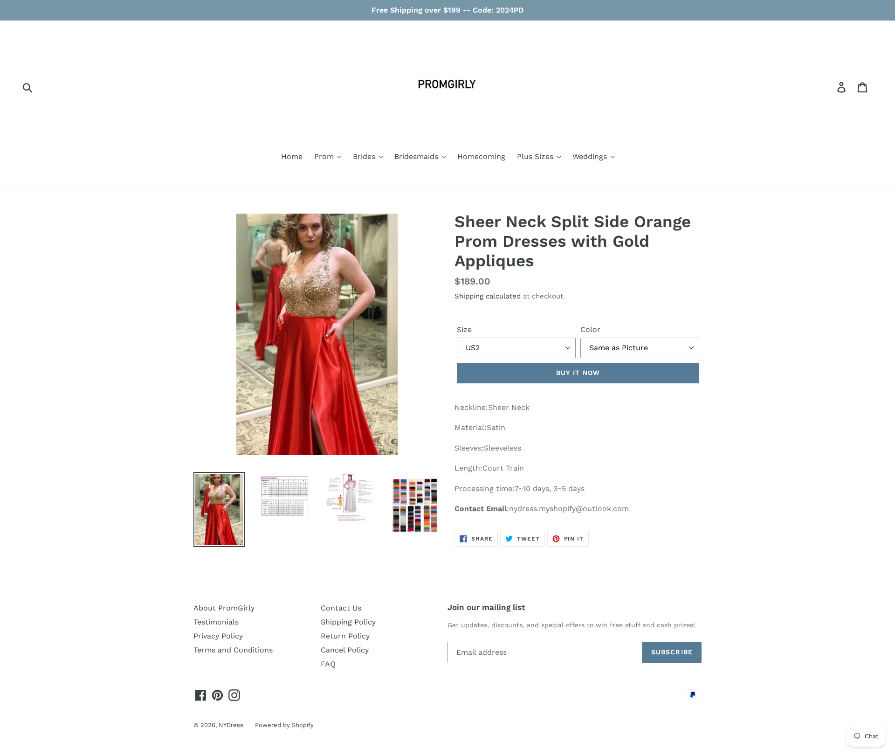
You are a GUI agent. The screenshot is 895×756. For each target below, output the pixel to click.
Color (590, 329)
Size (464, 329)
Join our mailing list (486, 607)
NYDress (231, 724)
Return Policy (345, 635)
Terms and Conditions (233, 649)
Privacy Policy (218, 635)
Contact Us (341, 607)
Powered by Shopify (284, 724)
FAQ (328, 663)
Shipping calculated (487, 296)
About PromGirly (224, 607)
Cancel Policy (345, 649)
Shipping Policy (348, 621)
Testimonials (216, 621)
